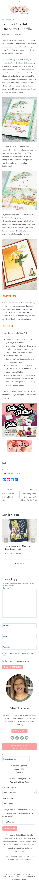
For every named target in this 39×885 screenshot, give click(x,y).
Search (5, 755)
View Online (14, 782)
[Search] (34, 758)
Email (5, 636)
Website (6, 647)
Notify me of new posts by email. (17, 661)
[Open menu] (19, 1)
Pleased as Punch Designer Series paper (18, 63)
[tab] (15, 563)
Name (6, 626)
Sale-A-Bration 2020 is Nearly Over (8, 495)
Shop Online (25, 782)
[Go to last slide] (6, 540)
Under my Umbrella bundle (23, 69)
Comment (6, 588)
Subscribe (10, 828)
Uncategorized (8, 20)
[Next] (33, 540)
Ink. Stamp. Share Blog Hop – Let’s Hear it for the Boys (29, 495)
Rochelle (7, 34)
